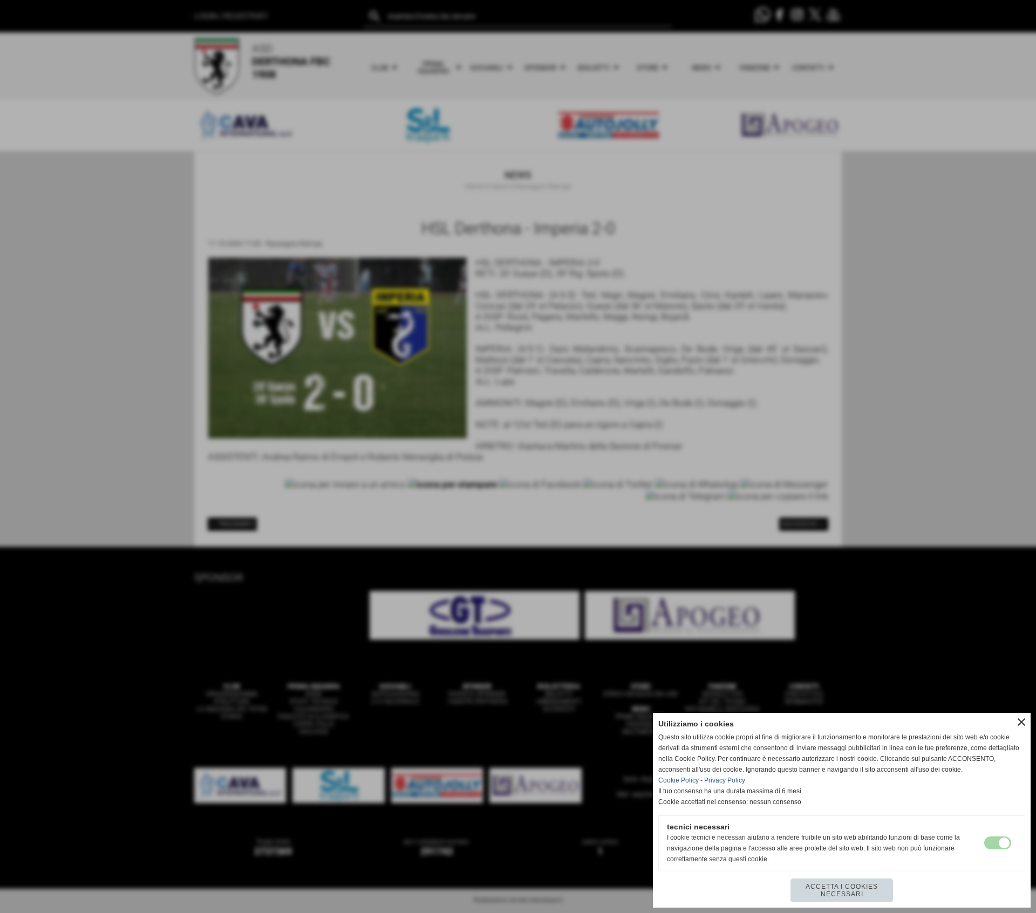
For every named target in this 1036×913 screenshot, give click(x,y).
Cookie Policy (678, 780)
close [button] (1021, 722)
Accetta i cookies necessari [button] (842, 890)
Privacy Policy (724, 780)
